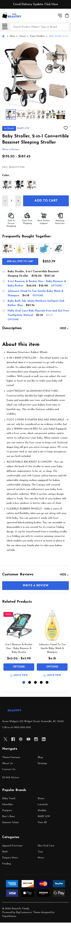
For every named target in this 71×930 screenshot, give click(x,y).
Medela (42, 810)
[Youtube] (28, 739)
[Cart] (67, 15)
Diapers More (10, 857)
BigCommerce (24, 912)
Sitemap (42, 763)
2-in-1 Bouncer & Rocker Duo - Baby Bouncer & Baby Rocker (18, 648)
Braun (41, 798)
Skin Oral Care (46, 845)
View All (42, 822)
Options (56, 286)
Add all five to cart (20, 261)
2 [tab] (29, 682)
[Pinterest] (20, 739)
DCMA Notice (10, 777)
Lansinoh (43, 804)
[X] (5, 739)
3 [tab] (35, 682)
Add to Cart (46, 200)
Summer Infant (10, 822)
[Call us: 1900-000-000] (59, 15)
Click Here (51, 4)
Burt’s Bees (8, 816)
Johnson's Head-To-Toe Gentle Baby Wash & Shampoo (52, 648)
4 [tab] (41, 682)
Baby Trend (8, 798)
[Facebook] (13, 739)
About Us (7, 763)
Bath (5, 851)
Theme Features (11, 757)
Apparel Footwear (12, 845)
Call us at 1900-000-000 (16, 727)
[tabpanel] (19, 643)
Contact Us (8, 769)
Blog (40, 757)
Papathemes (9, 916)
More (41, 857)
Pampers (7, 810)
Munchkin (7, 804)
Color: (7, 175)
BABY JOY (44, 816)
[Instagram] (36, 739)
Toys (40, 851)
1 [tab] (24, 682)
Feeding (6, 863)
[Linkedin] (43, 739)
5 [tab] (47, 682)
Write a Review (10, 149)
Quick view (20, 675)
